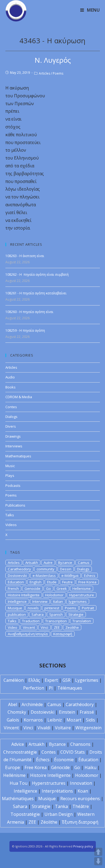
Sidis (90, 720)
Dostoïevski (42, 712)
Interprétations (57, 791)
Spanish (56, 614)
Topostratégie (25, 814)
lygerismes (78, 601)
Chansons (80, 744)
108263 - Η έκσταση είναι (24, 256)
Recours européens (80, 799)
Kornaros (33, 720)
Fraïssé (87, 712)
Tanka (61, 806)
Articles (44, 73)
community (45, 569)
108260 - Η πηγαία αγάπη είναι (29, 312)
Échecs (43, 760)
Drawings (13, 436)
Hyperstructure (81, 595)
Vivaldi (43, 728)
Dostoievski (17, 575)
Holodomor (54, 595)
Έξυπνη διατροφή (80, 822)
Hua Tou (18, 783)
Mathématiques (18, 799)
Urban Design (58, 814)
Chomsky (17, 712)
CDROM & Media (18, 396)
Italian (58, 601)
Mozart (73, 720)
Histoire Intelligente (24, 595)
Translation (81, 620)
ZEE (57, 627)
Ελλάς (34, 680)
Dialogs (11, 416)
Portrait (88, 608)
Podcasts (12, 485)
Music (10, 465)
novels (33, 608)
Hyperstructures (48, 783)
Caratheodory (19, 569)
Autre (48, 562)
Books (10, 387)
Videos (11, 524)
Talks (9, 515)
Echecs (89, 575)
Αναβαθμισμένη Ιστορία (28, 633)
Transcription (56, 620)
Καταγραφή (62, 633)
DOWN (98, 861)
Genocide (32, 588)
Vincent (29, 627)
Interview (39, 601)
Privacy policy (83, 846)
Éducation (88, 760)
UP (98, 852)
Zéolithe (49, 822)
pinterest (51, 608)
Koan (83, 791)
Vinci (44, 627)
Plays (9, 475)
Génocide (60, 767)
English (35, 582)
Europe (12, 767)
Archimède (32, 704)
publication (17, 614)
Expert (51, 680)
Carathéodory (80, 704)
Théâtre (80, 806)
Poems (58, 73)
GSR (66, 680)
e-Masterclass (44, 575)
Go (48, 588)
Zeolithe (72, 627)
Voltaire (63, 728)
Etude (52, 582)
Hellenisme (81, 588)
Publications (15, 505)
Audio (10, 377)
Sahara (38, 614)
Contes (11, 406)
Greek (62, 588)
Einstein (67, 712)
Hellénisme (14, 775)
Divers (10, 426)
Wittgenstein (88, 728)
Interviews (13, 446)
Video (12, 627)
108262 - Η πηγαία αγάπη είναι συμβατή (37, 274)
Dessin (65, 569)
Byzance (65, 562)
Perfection (33, 688)
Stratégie (41, 806)
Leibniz (54, 720)
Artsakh (31, 562)
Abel (12, 704)
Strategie (75, 614)
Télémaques (69, 688)
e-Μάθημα (69, 575)
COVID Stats (72, 752)
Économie (64, 760)
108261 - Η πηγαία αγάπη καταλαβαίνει (35, 293)
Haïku (90, 767)
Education (16, 582)
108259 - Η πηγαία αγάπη (25, 330)
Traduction (31, 620)
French (13, 588)
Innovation (81, 783)
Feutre (67, 582)
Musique (15, 608)
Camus (83, 562)
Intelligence (17, 601)
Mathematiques (18, 456)
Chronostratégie (20, 752)
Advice (17, 744)
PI (51, 688)
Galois (13, 720)
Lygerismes (86, 680)
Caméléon (14, 680)
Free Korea (87, 582)
